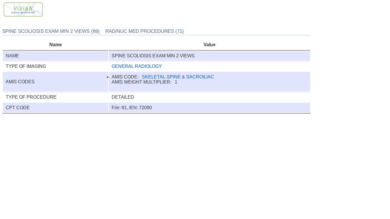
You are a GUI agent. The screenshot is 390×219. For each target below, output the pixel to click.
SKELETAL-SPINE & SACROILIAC (178, 76)
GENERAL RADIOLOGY (137, 66)
